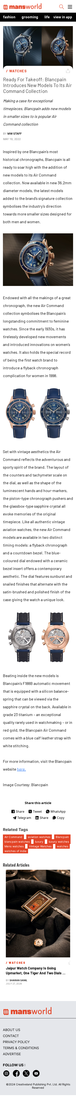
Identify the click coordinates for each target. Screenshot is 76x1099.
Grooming (30, 17)
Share (20, 811)
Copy (60, 818)
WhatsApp (58, 811)
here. (21, 769)
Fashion (9, 17)
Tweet (37, 811)
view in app (62, 17)
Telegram (24, 818)
